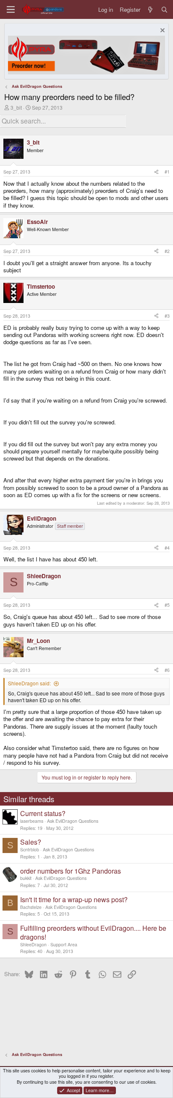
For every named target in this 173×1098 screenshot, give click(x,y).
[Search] (164, 9)
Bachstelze (31, 907)
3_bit (16, 107)
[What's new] (150, 9)
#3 (167, 316)
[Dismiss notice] (161, 31)
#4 (167, 548)
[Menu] (11, 9)
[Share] (156, 172)
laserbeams (31, 821)
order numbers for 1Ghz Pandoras (70, 871)
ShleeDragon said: (29, 683)
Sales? (30, 842)
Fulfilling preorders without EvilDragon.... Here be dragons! (93, 932)
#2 (167, 251)
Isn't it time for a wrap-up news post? (74, 899)
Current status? (43, 813)
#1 (167, 172)
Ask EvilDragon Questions (72, 821)
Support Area (63, 944)
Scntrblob (29, 849)
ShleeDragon (33, 944)
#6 (167, 670)
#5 (167, 605)
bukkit (25, 878)
